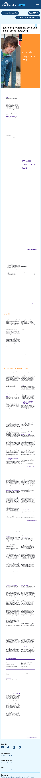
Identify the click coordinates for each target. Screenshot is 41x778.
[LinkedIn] (15, 748)
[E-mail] (4, 748)
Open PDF (33, 13)
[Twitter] (9, 748)
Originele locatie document (26, 17)
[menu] (37, 4)
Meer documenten (11, 13)
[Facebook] (21, 748)
